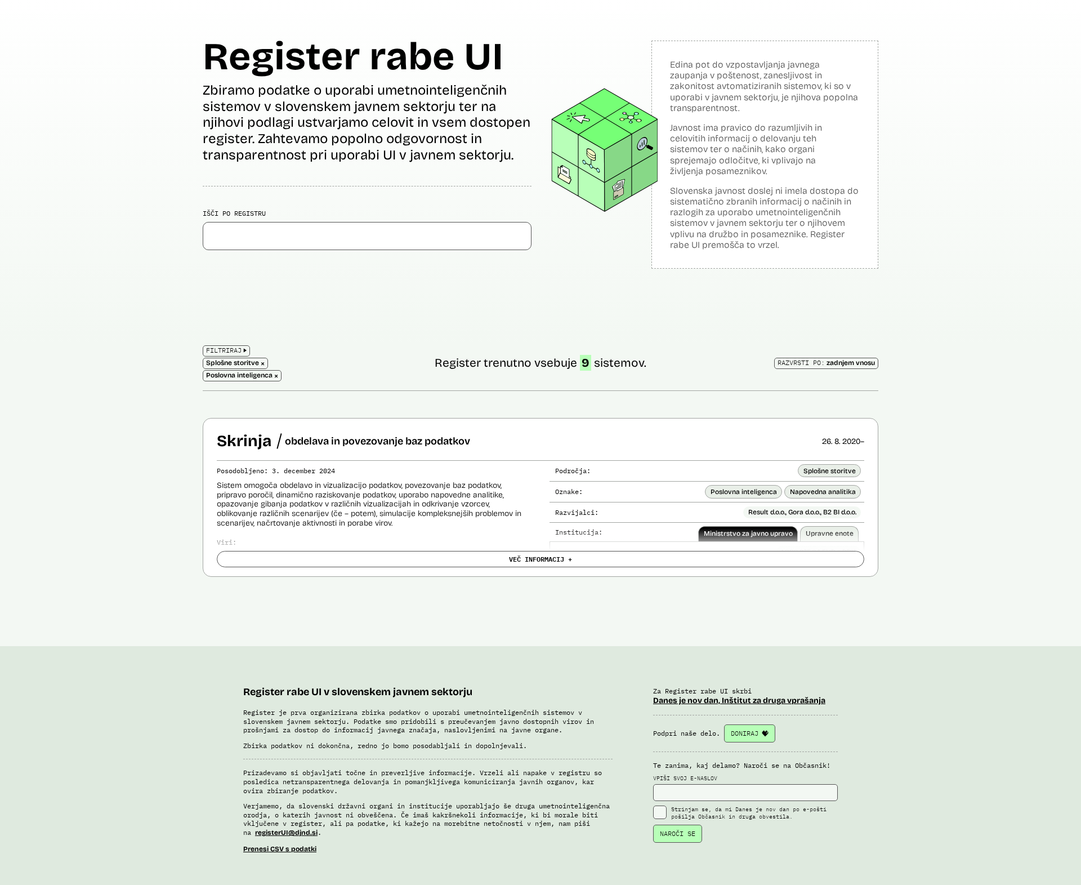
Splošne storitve (829, 471)
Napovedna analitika (823, 492)
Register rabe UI (353, 56)
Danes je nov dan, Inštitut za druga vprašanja (739, 700)
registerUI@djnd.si (286, 833)
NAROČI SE (677, 833)
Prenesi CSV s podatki (279, 849)
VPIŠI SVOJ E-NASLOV (685, 778)
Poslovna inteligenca (744, 492)
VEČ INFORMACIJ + (540, 558)
